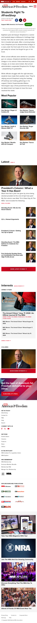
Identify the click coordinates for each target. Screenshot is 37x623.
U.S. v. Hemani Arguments (10, 219)
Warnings (3, 618)
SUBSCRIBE (10, 394)
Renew (18, 1)
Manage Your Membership (8, 469)
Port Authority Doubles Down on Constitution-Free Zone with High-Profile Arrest (12, 255)
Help (2, 420)
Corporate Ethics (23, 615)
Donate (23, 1)
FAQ (2, 418)
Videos (3, 447)
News (2, 203)
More (12, 162)
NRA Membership (6, 462)
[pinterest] (25, 19)
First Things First (6, 20)
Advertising (4, 413)
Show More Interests (23, 371)
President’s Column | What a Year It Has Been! (17, 189)
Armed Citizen (6, 290)
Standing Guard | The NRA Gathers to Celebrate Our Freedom (10, 244)
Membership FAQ (6, 467)
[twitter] (20, 19)
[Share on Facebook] (16, 19)
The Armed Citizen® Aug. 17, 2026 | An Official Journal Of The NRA (18, 314)
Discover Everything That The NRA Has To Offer (16, 584)
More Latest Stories (23, 269)
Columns (7, 203)
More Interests (18, 286)
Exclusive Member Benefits (8, 464)
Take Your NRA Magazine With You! (14, 536)
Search (3, 423)
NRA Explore (4, 455)
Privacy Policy (4, 615)
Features (3, 441)
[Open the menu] (35, 6)
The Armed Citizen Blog (18, 317)
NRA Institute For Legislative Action (11, 453)
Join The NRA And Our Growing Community (17, 559)
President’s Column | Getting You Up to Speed (11, 232)
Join (13, 1)
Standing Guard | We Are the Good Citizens (11, 209)
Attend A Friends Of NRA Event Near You (16, 608)
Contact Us (4, 415)
